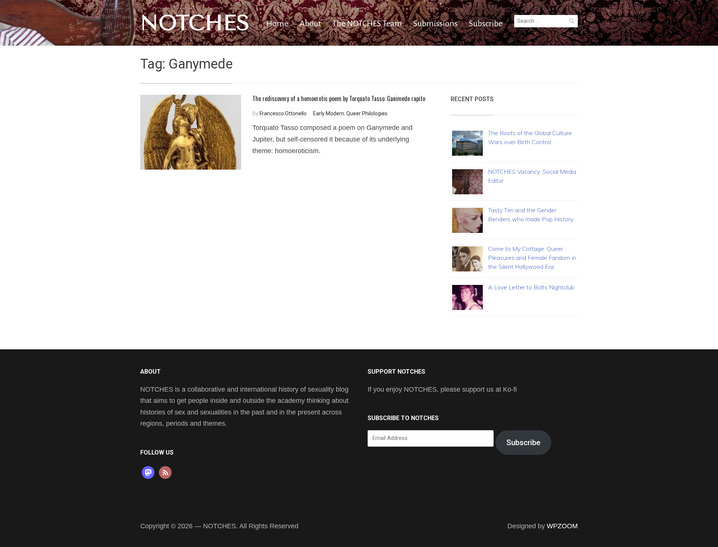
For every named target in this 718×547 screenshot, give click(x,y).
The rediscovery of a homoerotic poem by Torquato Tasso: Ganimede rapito (338, 98)
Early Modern (328, 113)
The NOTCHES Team (367, 23)
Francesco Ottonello (283, 113)
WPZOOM (562, 526)
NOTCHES (195, 22)
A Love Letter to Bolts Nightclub (531, 287)
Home (277, 23)
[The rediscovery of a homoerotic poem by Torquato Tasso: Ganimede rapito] (190, 131)
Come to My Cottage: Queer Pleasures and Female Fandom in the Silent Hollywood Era (532, 257)
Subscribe (486, 23)
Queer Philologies (366, 113)
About (310, 23)
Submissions (435, 23)
